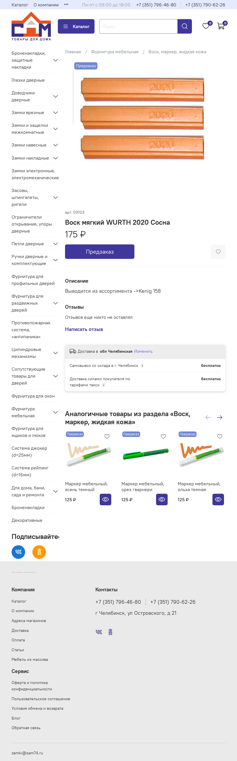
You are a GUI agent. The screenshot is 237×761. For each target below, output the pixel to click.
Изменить (143, 351)
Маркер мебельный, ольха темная (199, 486)
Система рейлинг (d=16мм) (30, 471)
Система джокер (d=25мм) (29, 451)
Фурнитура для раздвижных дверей (27, 303)
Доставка (20, 630)
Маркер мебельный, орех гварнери (142, 486)
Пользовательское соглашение (41, 698)
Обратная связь (26, 727)
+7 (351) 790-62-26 (205, 5)
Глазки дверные (28, 80)
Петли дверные (28, 243)
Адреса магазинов (29, 620)
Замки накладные (30, 158)
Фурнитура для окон (33, 396)
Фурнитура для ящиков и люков (28, 431)
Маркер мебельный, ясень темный (86, 486)
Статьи (18, 649)
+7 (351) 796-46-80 (156, 5)
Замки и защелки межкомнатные (30, 128)
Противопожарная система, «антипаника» (31, 329)
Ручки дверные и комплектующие (29, 259)
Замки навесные (29, 145)
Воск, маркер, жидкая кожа (177, 51)
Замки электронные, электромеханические (35, 174)
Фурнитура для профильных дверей (33, 279)
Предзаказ (100, 251)
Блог (16, 718)
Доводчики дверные (23, 96)
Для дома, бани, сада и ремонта (28, 491)
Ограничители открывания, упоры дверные (32, 224)
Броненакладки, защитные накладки (29, 60)
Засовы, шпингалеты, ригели (25, 197)
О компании (46, 5)
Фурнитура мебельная (114, 51)
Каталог (20, 5)
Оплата (18, 640)
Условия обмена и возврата (37, 708)
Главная (73, 51)
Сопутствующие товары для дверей (28, 376)
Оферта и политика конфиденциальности (32, 686)
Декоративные (27, 520)
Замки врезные (28, 112)
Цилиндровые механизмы (26, 352)
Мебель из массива (30, 659)
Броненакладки (28, 507)
